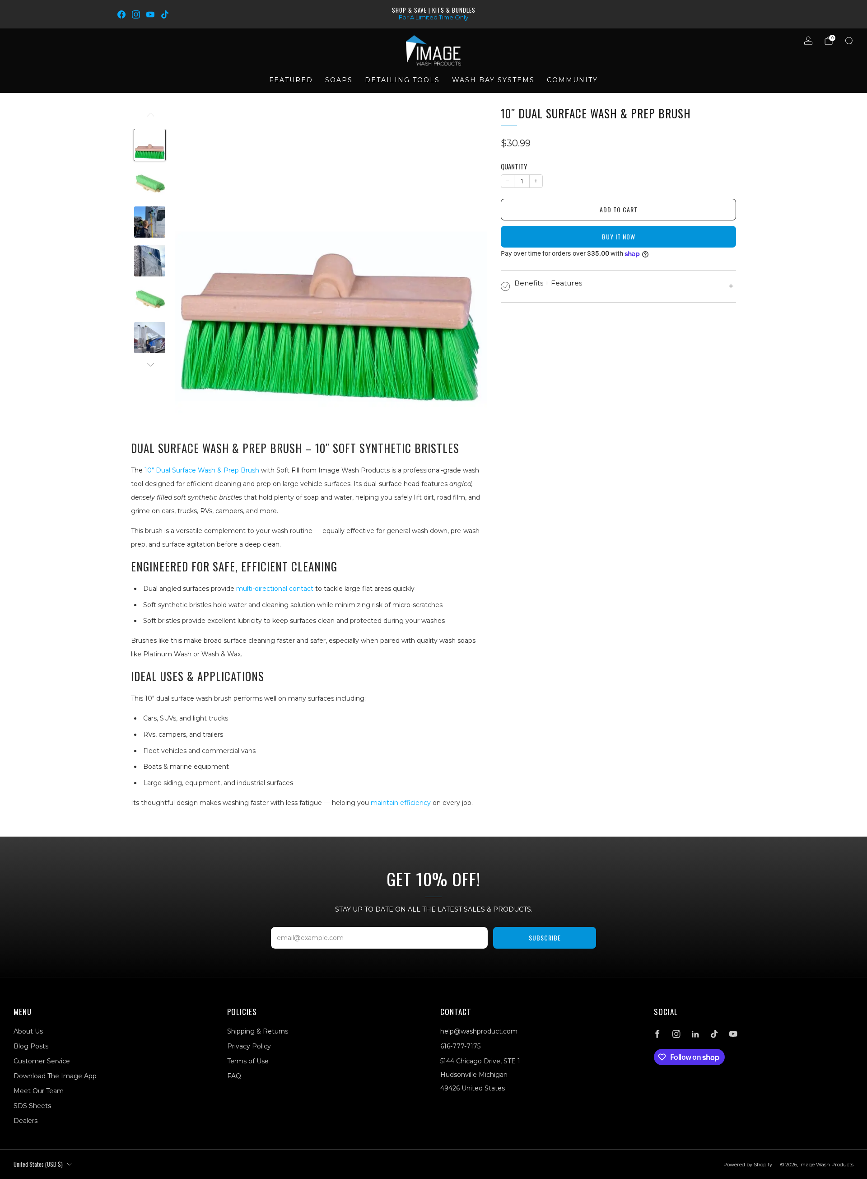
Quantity (514, 167)
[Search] (848, 40)
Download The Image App (55, 1076)
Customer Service (42, 1061)
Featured (291, 80)
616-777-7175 (460, 1046)
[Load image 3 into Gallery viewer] (150, 222)
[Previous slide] (192, 262)
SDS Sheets (32, 1106)
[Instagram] (136, 14)
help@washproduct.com (478, 1031)
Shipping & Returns (257, 1031)
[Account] (808, 40)
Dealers (25, 1121)
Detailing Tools (402, 80)
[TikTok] (165, 14)
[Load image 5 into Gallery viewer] (150, 299)
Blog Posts (31, 1046)
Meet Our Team (39, 1091)
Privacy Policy (249, 1046)
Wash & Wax (221, 654)
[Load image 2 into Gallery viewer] (150, 184)
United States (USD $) (38, 1164)
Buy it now (618, 237)
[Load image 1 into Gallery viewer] (150, 145)
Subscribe (545, 937)
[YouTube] (150, 14)
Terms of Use (248, 1061)
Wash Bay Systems (493, 80)
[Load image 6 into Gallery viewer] (150, 338)
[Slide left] (150, 118)
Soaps (339, 80)
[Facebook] (121, 14)
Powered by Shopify (747, 1164)
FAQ (234, 1076)
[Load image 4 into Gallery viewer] (150, 260)
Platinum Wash (167, 654)
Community (572, 80)
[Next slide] (469, 262)
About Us (28, 1031)
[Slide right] (150, 365)
